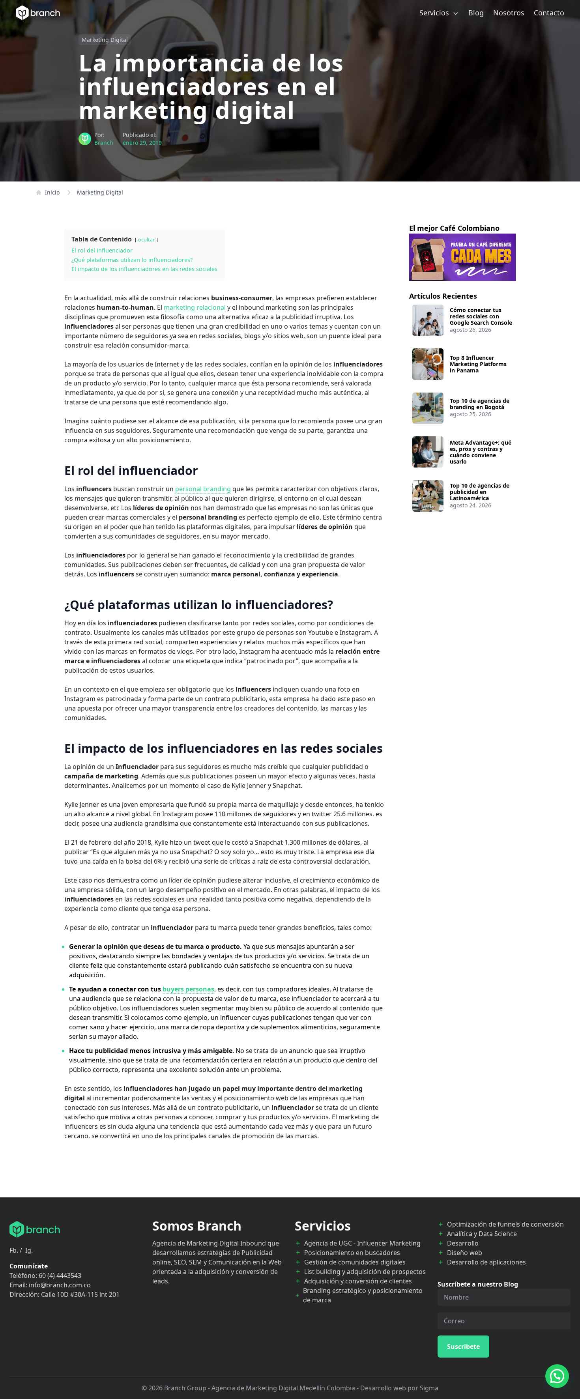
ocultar (146, 239)
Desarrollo (463, 1243)
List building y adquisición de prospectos (365, 1271)
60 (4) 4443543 (60, 1275)
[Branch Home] (38, 13)
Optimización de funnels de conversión (505, 1224)
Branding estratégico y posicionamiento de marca (363, 1295)
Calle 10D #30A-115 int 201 (80, 1294)
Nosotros (508, 12)
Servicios (435, 12)
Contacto (549, 12)
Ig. (29, 1250)
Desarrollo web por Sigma (399, 1388)
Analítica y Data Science (482, 1233)
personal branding (203, 488)
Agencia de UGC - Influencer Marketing (362, 1243)
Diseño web (464, 1252)
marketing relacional (195, 307)
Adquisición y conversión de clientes (358, 1281)
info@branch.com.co (60, 1285)
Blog (476, 12)
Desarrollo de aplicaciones (486, 1262)
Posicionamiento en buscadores (352, 1252)
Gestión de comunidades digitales (355, 1262)
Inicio (52, 192)
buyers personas (188, 989)
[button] (557, 1376)
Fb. (13, 1250)
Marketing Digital (105, 39)
